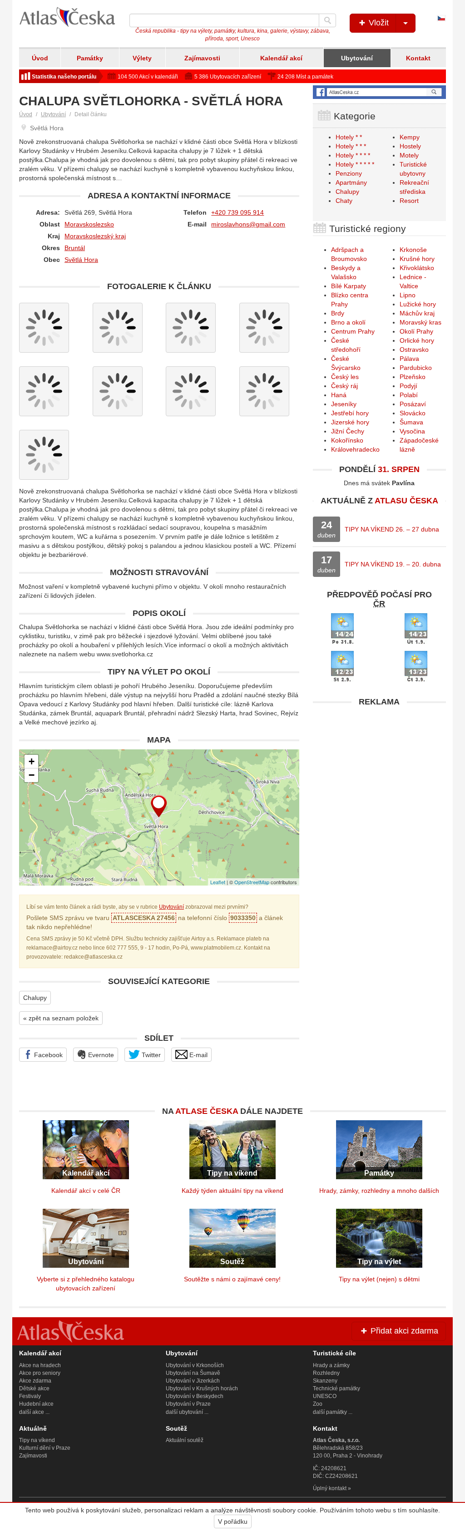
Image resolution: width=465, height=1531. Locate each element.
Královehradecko (355, 449)
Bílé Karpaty (348, 286)
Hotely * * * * (353, 155)
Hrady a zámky (331, 1365)
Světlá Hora (81, 259)
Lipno (408, 295)
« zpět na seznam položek (61, 1018)
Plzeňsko (412, 376)
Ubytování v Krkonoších (195, 1365)
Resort (409, 200)
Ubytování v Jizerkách (193, 1381)
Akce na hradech (40, 1365)
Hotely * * (349, 137)
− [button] (32, 775)
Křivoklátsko (417, 267)
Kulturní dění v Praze (44, 1448)
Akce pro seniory (39, 1373)
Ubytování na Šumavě (193, 1373)
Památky (90, 58)
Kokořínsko (347, 440)
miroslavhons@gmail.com (248, 224)
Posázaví (413, 404)
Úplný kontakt (329, 1488)
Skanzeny (325, 1381)
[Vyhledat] (327, 20)
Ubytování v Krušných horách (202, 1388)
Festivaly (30, 1396)
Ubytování (357, 58)
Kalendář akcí (281, 58)
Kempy (410, 137)
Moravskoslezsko (89, 224)
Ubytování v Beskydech (194, 1396)
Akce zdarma (35, 1381)
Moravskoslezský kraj (95, 236)
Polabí (409, 395)
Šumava (411, 422)
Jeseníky (343, 404)
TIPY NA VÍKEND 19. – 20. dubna (393, 564)
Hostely (410, 146)
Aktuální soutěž (184, 1440)
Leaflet (217, 882)
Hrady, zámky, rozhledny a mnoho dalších (379, 1190)
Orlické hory (417, 340)
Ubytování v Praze (188, 1404)
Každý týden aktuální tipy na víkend (232, 1190)
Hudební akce (36, 1404)
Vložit (377, 22)
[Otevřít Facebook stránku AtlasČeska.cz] (379, 91)
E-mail (198, 1054)
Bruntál (74, 247)
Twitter (150, 1054)
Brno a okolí (348, 322)
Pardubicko (416, 367)
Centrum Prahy (353, 331)
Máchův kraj (417, 313)
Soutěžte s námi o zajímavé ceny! (232, 1279)
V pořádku (232, 1521)
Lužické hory (418, 304)
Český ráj (344, 385)
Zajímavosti (202, 58)
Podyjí (408, 385)
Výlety (142, 58)
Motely (409, 155)
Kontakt (418, 58)
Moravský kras (420, 322)
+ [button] (32, 761)
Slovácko (412, 413)
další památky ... (332, 1412)
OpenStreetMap (251, 882)
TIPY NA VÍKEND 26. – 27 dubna (392, 529)
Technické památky (336, 1388)
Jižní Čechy (347, 431)
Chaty (344, 200)
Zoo (317, 1404)
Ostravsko (414, 349)
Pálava (409, 358)
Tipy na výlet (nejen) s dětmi (379, 1279)
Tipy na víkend (37, 1440)
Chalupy (35, 997)
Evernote (100, 1054)
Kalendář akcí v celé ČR (85, 1190)
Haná (338, 395)
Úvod (40, 58)
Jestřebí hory (350, 413)
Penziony (349, 173)
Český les (345, 376)
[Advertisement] (379, 768)
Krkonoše (413, 249)
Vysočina (412, 431)
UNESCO (324, 1396)
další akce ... (34, 1412)
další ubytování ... (187, 1412)
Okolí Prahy (416, 331)
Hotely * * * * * (355, 164)
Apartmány (351, 182)
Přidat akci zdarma (403, 1330)
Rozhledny (326, 1373)
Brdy (337, 313)
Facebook (47, 1054)
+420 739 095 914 (237, 212)
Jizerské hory (350, 422)
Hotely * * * (351, 146)
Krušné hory (417, 258)
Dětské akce (34, 1388)
